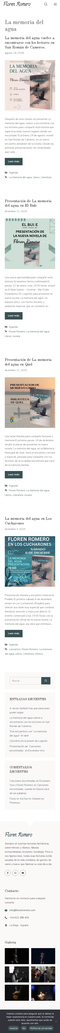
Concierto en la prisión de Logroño (28, 741)
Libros (36, 177)
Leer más (13, 161)
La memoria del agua (20, 177)
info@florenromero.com (22, 910)
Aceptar (14, 1028)
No (23, 1028)
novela (16, 336)
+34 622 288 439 (19, 917)
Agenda (13, 172)
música (39, 654)
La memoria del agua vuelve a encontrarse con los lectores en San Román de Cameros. (30, 42)
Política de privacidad (41, 1028)
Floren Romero (16, 5)
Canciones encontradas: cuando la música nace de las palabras (29, 789)
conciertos (15, 649)
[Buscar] (45, 680)
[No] (56, 1021)
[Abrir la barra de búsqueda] (46, 5)
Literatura (46, 177)
